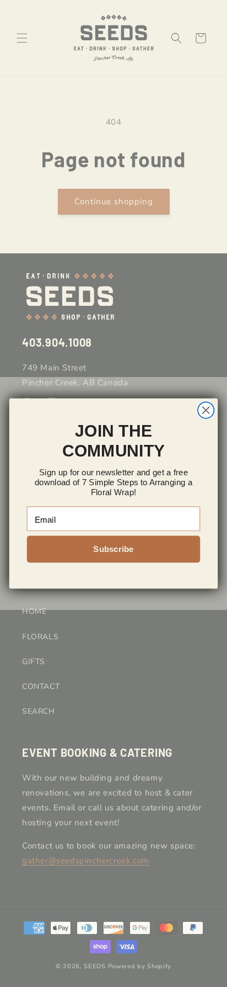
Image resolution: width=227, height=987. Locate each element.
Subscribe (113, 549)
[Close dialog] (206, 410)
